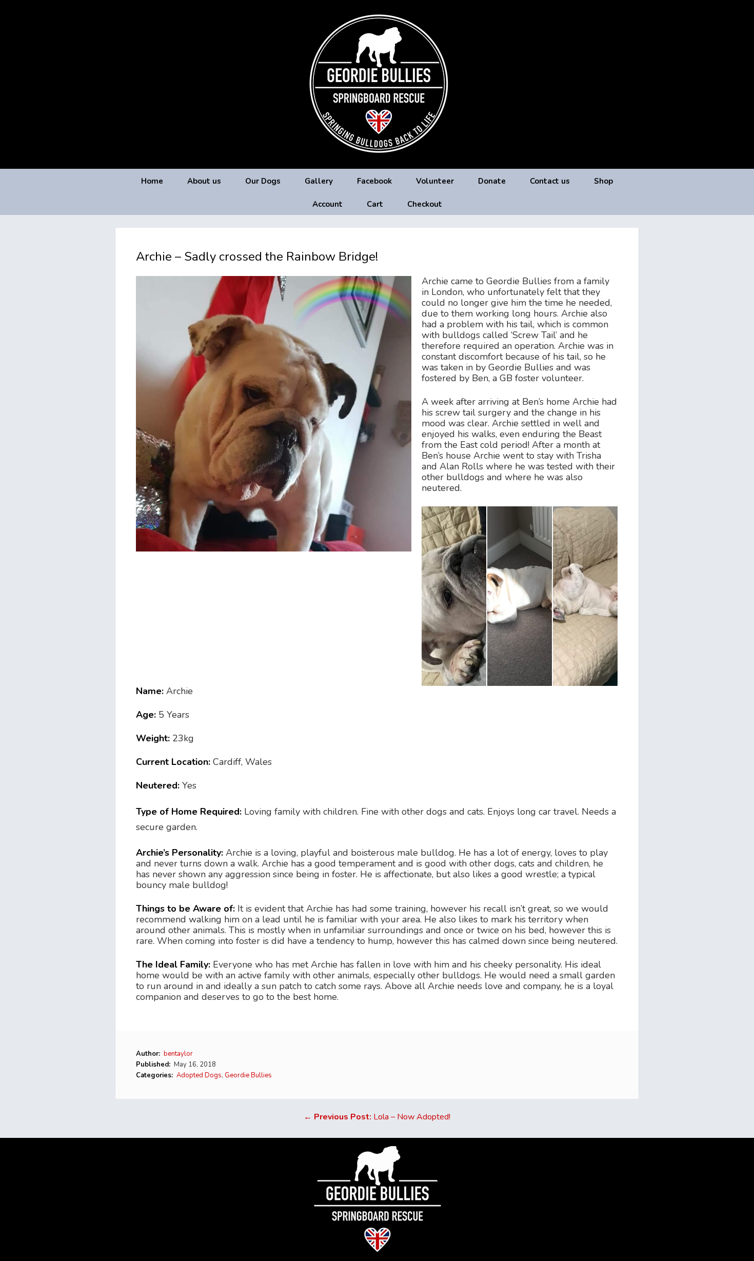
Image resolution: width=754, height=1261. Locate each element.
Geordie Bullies (248, 1075)
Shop (603, 181)
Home (152, 181)
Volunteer (435, 181)
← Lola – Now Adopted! (377, 1116)
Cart (375, 204)
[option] (454, 596)
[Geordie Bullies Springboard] (377, 161)
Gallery (319, 181)
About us (204, 181)
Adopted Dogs (199, 1075)
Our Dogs (263, 181)
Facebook (374, 181)
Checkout (424, 204)
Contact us (550, 181)
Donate (492, 181)
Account (327, 204)
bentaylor (178, 1053)
